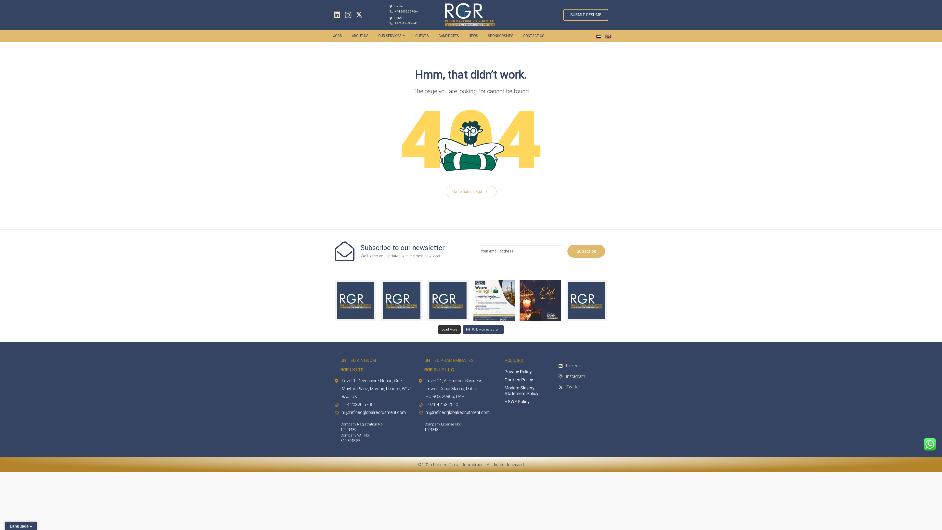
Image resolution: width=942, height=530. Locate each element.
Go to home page (467, 191)
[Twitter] (360, 15)
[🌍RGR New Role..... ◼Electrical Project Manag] (355, 300)
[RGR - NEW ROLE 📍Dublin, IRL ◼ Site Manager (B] (586, 300)
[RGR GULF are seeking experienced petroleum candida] (494, 300)
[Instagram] (348, 15)
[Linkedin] (337, 15)
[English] (608, 36)
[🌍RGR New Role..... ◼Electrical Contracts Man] (401, 300)
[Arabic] (598, 36)
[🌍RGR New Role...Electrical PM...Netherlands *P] (448, 300)
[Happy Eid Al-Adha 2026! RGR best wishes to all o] (540, 300)
